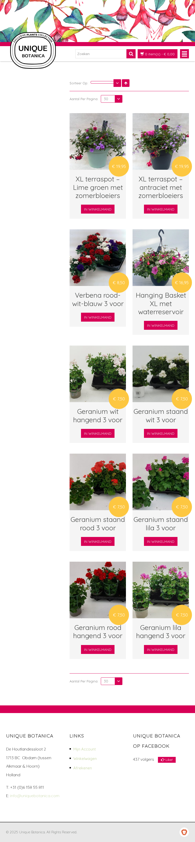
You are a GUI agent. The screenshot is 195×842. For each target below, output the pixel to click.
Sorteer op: (79, 83)
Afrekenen (82, 768)
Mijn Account (84, 749)
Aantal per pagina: (84, 99)
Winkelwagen (85, 758)
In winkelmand (97, 209)
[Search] (131, 53)
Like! (169, 759)
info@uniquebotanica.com (34, 795)
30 (106, 99)
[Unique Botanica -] (33, 50)
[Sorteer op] (106, 82)
